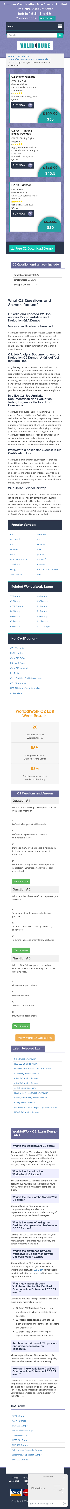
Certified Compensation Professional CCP (31, 59)
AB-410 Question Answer (26, 1078)
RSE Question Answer (24, 1102)
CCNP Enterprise (18, 683)
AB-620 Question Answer (26, 1083)
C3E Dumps (42, 601)
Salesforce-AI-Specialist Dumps (27, 1454)
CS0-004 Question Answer (26, 1073)
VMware (41, 564)
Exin (39, 539)
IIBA (39, 549)
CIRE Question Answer (25, 1058)
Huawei (14, 549)
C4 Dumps (15, 626)
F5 (11, 544)
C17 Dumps (15, 601)
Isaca (12, 554)
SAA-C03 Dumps (20, 1425)
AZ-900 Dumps (19, 1415)
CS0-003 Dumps (19, 1435)
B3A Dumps (42, 616)
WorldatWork (24, 56)
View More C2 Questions (35, 1038)
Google (13, 569)
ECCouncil (15, 539)
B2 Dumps (42, 611)
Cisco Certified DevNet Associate (26, 678)
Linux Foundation (19, 559)
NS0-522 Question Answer (26, 1063)
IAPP (39, 574)
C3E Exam (38, 1269)
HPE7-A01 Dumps (20, 1440)
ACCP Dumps (16, 606)
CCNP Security (17, 648)
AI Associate (16, 693)
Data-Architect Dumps (22, 1430)
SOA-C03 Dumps (20, 1459)
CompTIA (41, 534)
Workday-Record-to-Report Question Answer (36, 1107)
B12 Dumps (15, 611)
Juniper (40, 554)
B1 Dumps (42, 606)
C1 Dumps (15, 621)
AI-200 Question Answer (25, 1087)
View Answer (21, 881)
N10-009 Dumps (20, 1445)
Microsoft (41, 559)
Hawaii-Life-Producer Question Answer (32, 1068)
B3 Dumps (15, 616)
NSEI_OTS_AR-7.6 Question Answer (31, 1092)
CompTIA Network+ (19, 668)
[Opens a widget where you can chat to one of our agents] (48, 1490)
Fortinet (41, 544)
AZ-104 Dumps (19, 1420)
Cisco (12, 534)
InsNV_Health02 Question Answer (30, 1097)
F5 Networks (16, 653)
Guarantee (14, 1480)
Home (11, 56)
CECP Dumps (43, 626)
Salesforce (15, 564)
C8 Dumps (42, 596)
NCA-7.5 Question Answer (26, 1112)
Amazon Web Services (47, 569)
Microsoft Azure (18, 663)
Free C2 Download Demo (33, 248)
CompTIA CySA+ (18, 658)
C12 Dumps (42, 621)
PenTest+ (14, 673)
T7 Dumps (15, 596)
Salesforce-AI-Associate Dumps (27, 1449)
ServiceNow (16, 574)
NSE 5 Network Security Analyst (25, 688)
